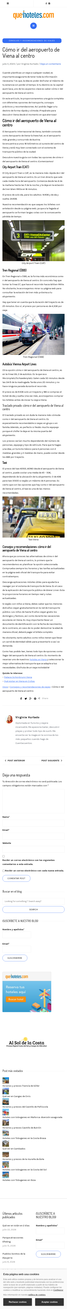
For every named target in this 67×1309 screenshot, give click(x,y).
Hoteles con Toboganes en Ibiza (19, 1180)
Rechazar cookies (18, 1302)
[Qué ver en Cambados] (5, 1143)
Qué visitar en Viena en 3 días (19, 681)
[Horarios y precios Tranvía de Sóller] (5, 1080)
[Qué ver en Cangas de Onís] (5, 1090)
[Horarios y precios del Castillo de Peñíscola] (5, 1101)
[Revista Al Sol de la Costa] (26, 1042)
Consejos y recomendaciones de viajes (32, 41)
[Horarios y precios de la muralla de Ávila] (5, 1153)
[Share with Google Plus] (30, 698)
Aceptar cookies (49, 1302)
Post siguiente (50, 760)
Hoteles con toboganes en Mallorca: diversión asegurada (32, 1117)
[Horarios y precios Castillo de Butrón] (5, 1122)
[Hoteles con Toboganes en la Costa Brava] (5, 1132)
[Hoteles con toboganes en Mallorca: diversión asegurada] (5, 1111)
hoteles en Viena (38, 659)
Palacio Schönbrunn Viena (18, 677)
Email (5, 830)
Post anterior (16, 760)
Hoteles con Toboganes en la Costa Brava (24, 1138)
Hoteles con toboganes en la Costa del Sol (24, 1169)
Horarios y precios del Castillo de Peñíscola (25, 1106)
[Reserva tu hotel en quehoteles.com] (26, 991)
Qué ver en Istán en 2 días (16, 1225)
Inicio (5, 687)
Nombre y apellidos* (13, 929)
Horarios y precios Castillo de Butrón (21, 1127)
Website (6, 843)
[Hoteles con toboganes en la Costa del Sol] (5, 1164)
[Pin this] (35, 698)
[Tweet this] (25, 698)
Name (6, 817)
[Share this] (21, 698)
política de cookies (37, 1295)
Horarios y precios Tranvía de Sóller (21, 1085)
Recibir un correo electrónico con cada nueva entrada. (34, 870)
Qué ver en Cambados (13, 1148)
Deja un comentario (50, 64)
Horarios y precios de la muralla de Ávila (23, 1159)
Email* (5, 943)
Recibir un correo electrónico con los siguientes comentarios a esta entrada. (28, 862)
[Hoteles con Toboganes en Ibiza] (5, 1174)
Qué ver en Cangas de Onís (16, 1096)
